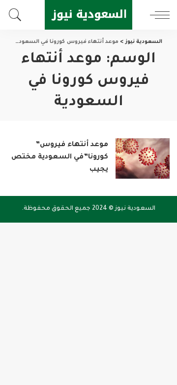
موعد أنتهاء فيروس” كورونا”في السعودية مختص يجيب (59, 157)
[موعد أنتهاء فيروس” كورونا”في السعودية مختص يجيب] (143, 158)
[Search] (17, 15)
